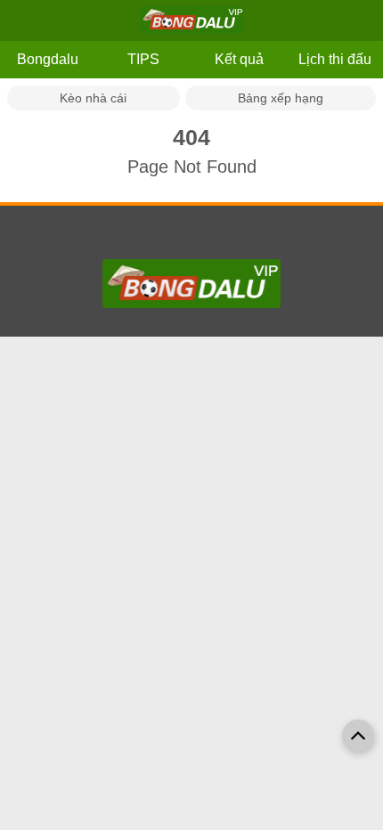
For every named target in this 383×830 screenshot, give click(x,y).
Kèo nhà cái (93, 98)
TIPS (143, 59)
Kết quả (239, 59)
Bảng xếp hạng (280, 98)
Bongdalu (47, 59)
